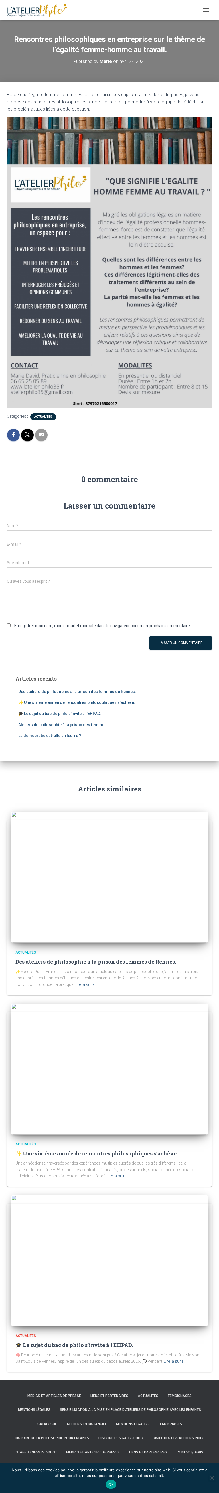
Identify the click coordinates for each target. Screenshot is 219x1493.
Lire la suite (84, 984)
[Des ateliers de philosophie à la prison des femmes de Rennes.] (109, 877)
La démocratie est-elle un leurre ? (49, 735)
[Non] (212, 1478)
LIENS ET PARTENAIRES (109, 1396)
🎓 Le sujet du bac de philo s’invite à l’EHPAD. (59, 713)
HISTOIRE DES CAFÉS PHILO (120, 1438)
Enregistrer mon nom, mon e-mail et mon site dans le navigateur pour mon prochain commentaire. (102, 625)
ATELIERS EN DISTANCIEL (86, 1424)
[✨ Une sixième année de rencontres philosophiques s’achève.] (109, 1068)
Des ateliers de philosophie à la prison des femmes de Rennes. (77, 691)
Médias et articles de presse (54, 1396)
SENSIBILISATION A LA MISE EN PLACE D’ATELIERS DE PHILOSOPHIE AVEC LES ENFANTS (130, 1410)
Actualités (43, 416)
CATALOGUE (47, 1424)
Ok (110, 1484)
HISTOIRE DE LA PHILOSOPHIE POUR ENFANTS (52, 1438)
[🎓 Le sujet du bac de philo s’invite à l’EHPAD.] (109, 1260)
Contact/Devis (190, 1452)
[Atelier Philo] (39, 10)
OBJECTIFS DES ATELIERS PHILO (178, 1438)
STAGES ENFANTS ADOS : (36, 1452)
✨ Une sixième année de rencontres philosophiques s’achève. (76, 702)
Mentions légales (34, 1410)
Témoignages (180, 1396)
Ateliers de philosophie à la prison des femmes (62, 724)
